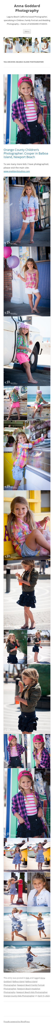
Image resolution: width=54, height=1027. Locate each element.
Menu (27, 31)
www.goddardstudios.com (17, 171)
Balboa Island (18, 981)
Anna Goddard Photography (27, 8)
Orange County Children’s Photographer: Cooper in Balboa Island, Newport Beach (26, 153)
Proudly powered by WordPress (17, 1021)
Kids (27, 978)
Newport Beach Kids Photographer (31, 992)
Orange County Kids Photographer (19, 995)
